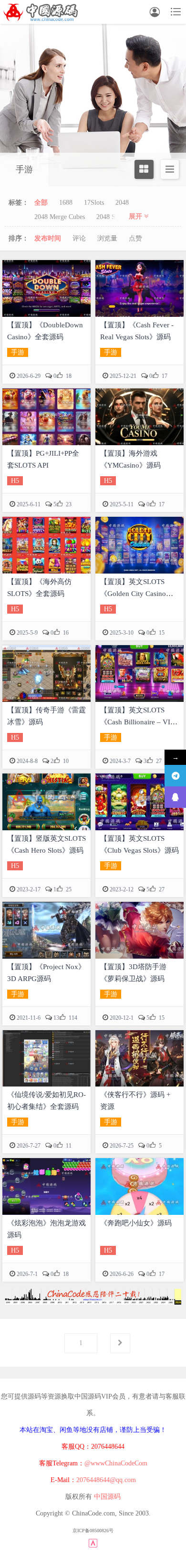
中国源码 (107, 1496)
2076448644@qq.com (106, 1480)
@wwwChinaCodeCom (115, 1463)
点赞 (135, 238)
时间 (47, 238)
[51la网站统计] (93, 1542)
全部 (41, 202)
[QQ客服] (175, 797)
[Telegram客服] (175, 775)
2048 (122, 202)
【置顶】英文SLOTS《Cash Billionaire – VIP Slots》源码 (137, 722)
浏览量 (107, 238)
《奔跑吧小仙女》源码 (136, 1223)
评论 (79, 238)
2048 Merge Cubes (59, 216)
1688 (65, 202)
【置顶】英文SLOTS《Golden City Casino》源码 (136, 593)
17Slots (94, 202)
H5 (15, 480)
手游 (17, 352)
